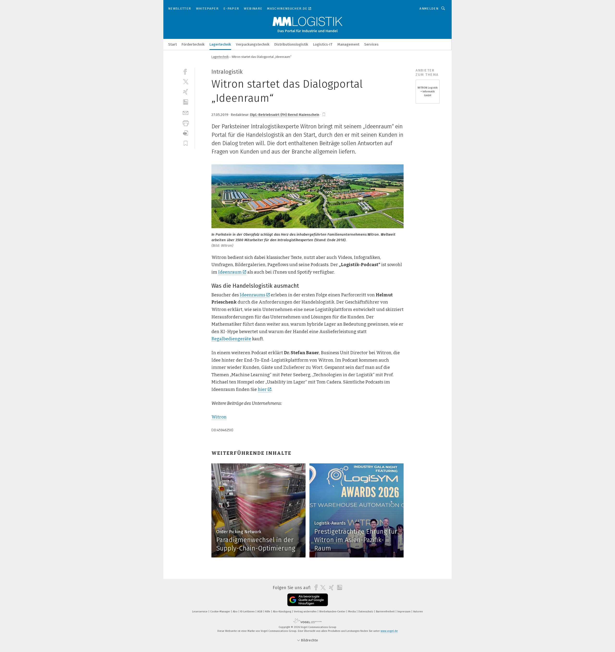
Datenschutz (366, 611)
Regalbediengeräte (231, 338)
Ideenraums (252, 295)
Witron (219, 417)
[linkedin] (186, 102)
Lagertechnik (220, 44)
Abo (235, 611)
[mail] (186, 112)
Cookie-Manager (220, 611)
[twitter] (186, 81)
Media (352, 611)
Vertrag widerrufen (305, 611)
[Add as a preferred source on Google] (307, 599)
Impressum (404, 611)
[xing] (186, 92)
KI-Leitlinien (247, 611)
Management (348, 44)
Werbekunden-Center (332, 611)
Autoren (418, 611)
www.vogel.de (389, 631)
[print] (186, 123)
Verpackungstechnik (253, 44)
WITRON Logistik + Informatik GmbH (428, 91)
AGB (260, 611)
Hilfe (268, 611)
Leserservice (200, 611)
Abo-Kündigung (282, 611)
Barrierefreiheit (385, 611)
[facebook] (186, 71)
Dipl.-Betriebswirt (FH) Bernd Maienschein (284, 115)
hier (262, 389)
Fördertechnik (193, 44)
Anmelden (428, 8)
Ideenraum (230, 272)
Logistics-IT (322, 44)
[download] (186, 133)
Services (371, 44)
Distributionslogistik (291, 44)
